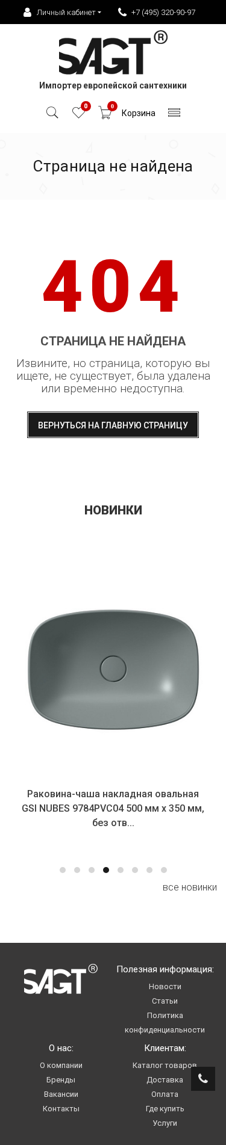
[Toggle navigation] (174, 116)
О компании (61, 1065)
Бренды (60, 1079)
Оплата (164, 1094)
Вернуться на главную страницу (113, 425)
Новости (165, 986)
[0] (78, 116)
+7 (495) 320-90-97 (163, 12)
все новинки (190, 887)
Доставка (164, 1079)
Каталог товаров (165, 1065)
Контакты (61, 1108)
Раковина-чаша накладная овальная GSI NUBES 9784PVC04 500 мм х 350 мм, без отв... (113, 808)
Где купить (165, 1108)
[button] (62, 870)
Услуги (164, 1123)
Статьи (165, 1000)
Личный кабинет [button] (66, 12)
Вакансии (61, 1094)
